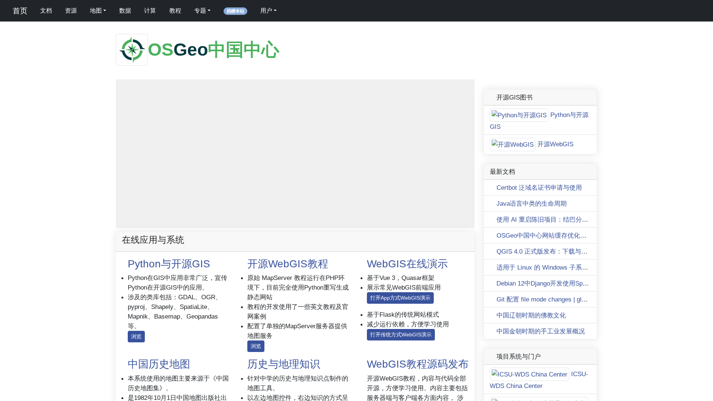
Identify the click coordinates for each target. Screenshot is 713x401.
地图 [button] (96, 10)
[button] (125, 89)
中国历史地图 (159, 364)
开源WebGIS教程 (287, 264)
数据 (125, 10)
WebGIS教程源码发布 (418, 364)
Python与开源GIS (169, 264)
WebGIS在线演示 (407, 264)
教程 (175, 10)
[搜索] (292, 11)
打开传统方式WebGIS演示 (401, 335)
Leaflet (362, 224)
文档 (46, 10)
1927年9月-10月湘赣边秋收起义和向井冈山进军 (425, 224)
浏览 (136, 336)
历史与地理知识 (283, 364)
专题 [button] (200, 10)
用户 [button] (266, 10)
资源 (71, 10)
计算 (150, 10)
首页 (18, 11)
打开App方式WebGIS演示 (400, 298)
